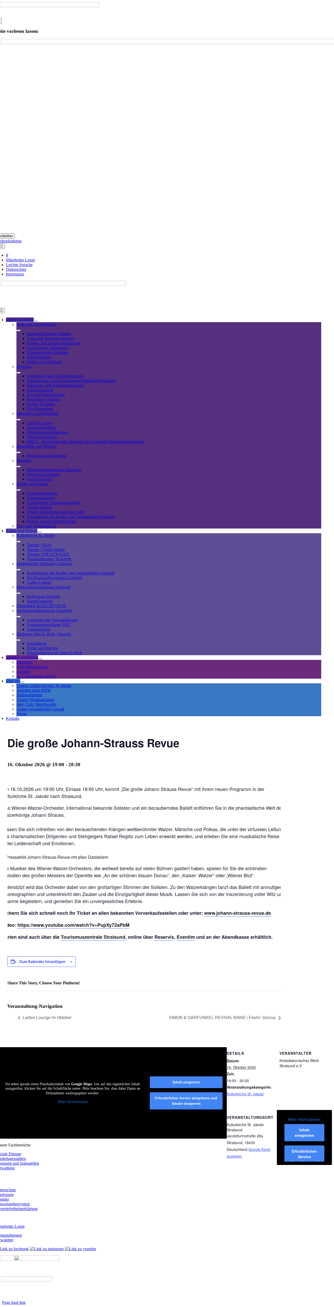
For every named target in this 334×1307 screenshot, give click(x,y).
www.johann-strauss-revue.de (237, 913)
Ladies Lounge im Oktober (47, 1017)
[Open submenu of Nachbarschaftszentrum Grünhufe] (18, 616)
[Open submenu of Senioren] (18, 466)
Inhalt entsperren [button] (304, 1132)
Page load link (14, 1302)
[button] (317, 1292)
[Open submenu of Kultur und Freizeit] (39, 532)
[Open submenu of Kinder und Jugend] (18, 490)
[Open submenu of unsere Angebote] (36, 321)
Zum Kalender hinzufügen (42, 961)
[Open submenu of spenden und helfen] (40, 659)
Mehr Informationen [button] (304, 1119)
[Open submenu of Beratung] (18, 372)
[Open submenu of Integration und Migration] (18, 419)
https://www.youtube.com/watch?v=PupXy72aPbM (73, 925)
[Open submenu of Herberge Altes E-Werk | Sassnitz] (18, 640)
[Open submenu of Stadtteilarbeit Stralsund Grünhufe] (18, 569)
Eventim (186, 937)
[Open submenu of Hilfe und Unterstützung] (18, 330)
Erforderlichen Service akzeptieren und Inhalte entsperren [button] (186, 1101)
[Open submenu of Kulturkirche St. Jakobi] (18, 541)
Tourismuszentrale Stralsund (93, 937)
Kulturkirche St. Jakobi (245, 1093)
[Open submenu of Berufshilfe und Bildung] (18, 452)
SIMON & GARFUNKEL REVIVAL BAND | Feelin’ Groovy (222, 1017)
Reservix (164, 937)
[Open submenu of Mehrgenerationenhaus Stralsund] (18, 593)
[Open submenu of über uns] (22, 682)
